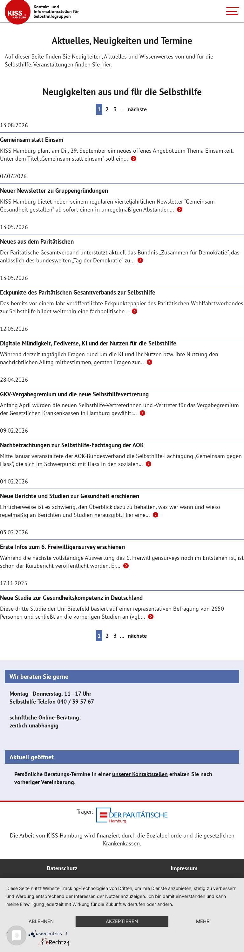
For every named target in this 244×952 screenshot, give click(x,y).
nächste (137, 109)
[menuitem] (62, 868)
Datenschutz (62, 868)
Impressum (184, 868)
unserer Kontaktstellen (140, 774)
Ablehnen (41, 921)
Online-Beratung (58, 717)
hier (106, 64)
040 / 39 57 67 (75, 701)
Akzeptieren (122, 921)
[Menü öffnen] (232, 11)
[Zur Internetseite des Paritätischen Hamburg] (131, 816)
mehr (203, 921)
